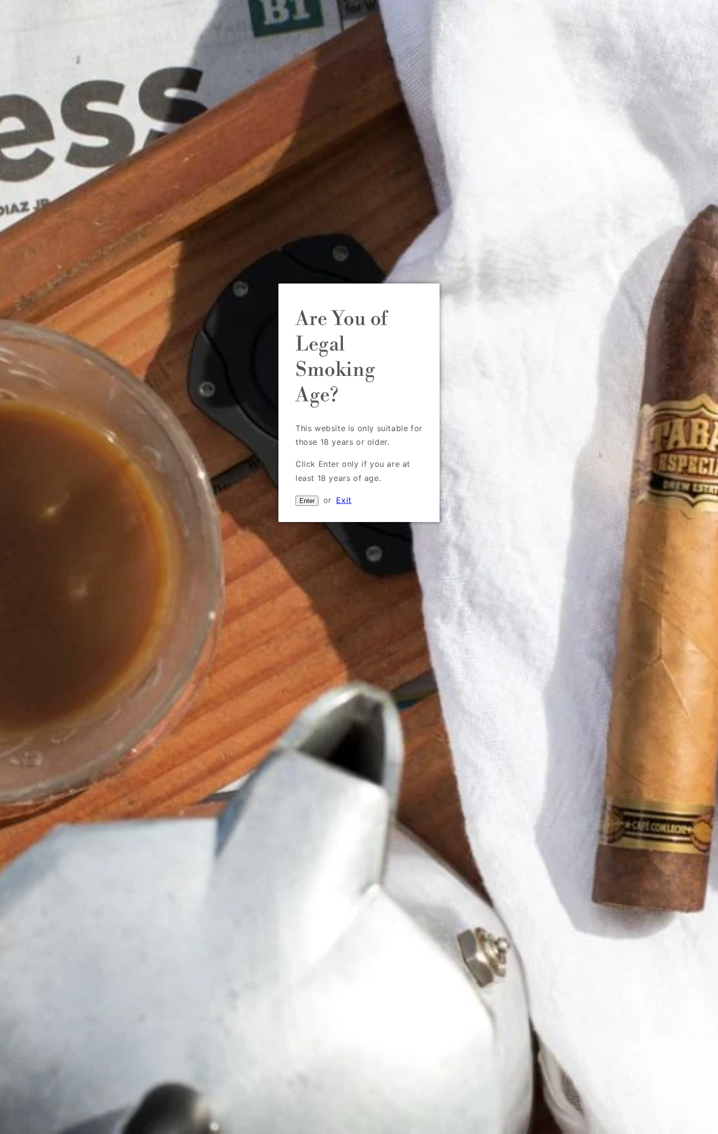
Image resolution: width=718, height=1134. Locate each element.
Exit (343, 500)
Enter (307, 500)
